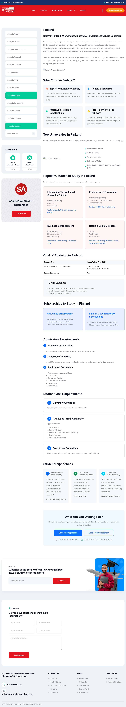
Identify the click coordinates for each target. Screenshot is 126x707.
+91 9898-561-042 (17, 2)
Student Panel (84, 685)
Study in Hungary (14, 126)
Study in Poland (13, 72)
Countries (53, 689)
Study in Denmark (14, 57)
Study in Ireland (13, 42)
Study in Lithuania (14, 118)
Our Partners (83, 678)
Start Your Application (68, 533)
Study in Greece (13, 111)
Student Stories (55, 682)
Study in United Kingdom (16, 49)
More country (12, 134)
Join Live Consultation (58, 685)
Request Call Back (115, 10)
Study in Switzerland (15, 103)
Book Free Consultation (99, 533)
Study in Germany (14, 65)
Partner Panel (84, 689)
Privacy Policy (113, 678)
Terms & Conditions (114, 682)
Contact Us (54, 692)
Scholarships (83, 682)
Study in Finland (13, 95)
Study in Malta (12, 80)
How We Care (84, 692)
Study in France (13, 34)
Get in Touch (21, 214)
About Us (53, 678)
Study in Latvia (13, 88)
